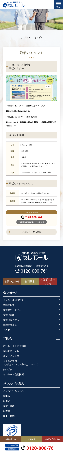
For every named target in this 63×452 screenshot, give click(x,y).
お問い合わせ (10, 439)
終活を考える (10, 324)
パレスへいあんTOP (13, 390)
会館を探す (9, 304)
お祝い (6, 400)
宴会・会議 (9, 405)
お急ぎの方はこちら (52, 439)
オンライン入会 (11, 356)
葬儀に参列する (11, 319)
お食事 (6, 410)
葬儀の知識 (9, 314)
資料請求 (31, 439)
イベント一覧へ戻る (31, 232)
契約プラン (9, 369)
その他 (6, 329)
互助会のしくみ (11, 351)
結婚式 (6, 395)
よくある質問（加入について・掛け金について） (21, 362)
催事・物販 (9, 415)
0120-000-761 (33, 217)
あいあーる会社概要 (13, 374)
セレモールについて (13, 299)
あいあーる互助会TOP (14, 346)
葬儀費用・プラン (12, 309)
